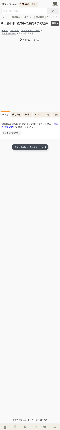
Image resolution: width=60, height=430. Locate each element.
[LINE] (45, 420)
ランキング (52, 17)
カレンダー (28, 17)
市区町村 (40, 17)
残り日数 (16, 114)
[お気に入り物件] (45, 427)
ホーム (6, 17)
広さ (37, 114)
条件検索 (14, 30)
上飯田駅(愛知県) (10, 133)
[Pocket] (41, 420)
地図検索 (16, 17)
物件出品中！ (28, 4)
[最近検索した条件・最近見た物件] (35, 427)
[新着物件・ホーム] (5, 427)
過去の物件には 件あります (29, 147)
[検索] (52, 11)
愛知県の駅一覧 (9, 33)
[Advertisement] (30, 76)
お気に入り (55, 6)
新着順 (5, 114)
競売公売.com (20, 420)
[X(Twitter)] (32, 420)
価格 (27, 114)
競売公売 (6, 4)
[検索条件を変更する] (55, 23)
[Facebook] (28, 420)
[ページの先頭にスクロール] (55, 427)
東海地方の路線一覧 (30, 30)
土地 (47, 114)
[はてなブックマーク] (36, 420)
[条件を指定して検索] (25, 427)
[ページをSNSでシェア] (15, 427)
